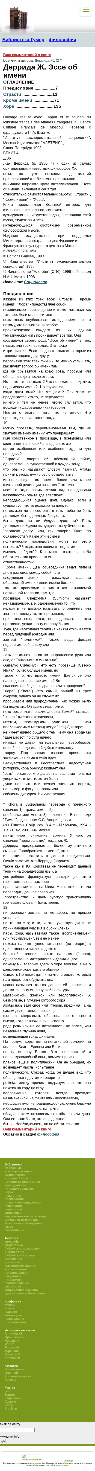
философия (62, 39)
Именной (11, 1373)
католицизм (13, 1315)
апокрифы (12, 1241)
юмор (9, 1226)
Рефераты (12, 1398)
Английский (13, 1333)
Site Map (11, 1408)
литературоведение (19, 1188)
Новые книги (14, 1369)
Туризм (10, 1394)
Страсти (12, 94)
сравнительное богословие (25, 1293)
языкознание (14, 1230)
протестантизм (16, 1322)
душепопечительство (20, 1265)
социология (13, 1209)
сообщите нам (62, 1465)
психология (13, 1206)
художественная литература (25, 1216)
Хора (8, 106)
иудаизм (11, 1312)
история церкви (16, 1272)
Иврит (9, 1344)
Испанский (13, 1354)
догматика (12, 1262)
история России (17, 1178)
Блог (8, 1391)
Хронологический (18, 1376)
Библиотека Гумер (23, 39)
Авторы (10, 1379)
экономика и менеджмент (24, 1223)
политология (14, 1199)
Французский (14, 1337)
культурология (16, 1185)
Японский (12, 1347)
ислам (9, 1308)
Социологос (35, 282)
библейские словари (20, 1255)
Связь (9, 1405)
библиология (14, 1252)
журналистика (15, 1175)
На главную (13, 1168)
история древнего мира (22, 1181)
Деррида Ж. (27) (48, 60)
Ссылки (10, 1401)
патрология (13, 1279)
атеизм (10, 1305)
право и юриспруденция (23, 1202)
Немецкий (12, 1340)
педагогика (13, 1195)
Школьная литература (21, 1219)
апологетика (14, 1245)
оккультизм (13, 1276)
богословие (13, 1259)
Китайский (12, 1358)
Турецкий (12, 1351)
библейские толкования (23, 1248)
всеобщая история (19, 1171)
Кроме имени (17, 100)
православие (14, 1318)
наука (9, 1192)
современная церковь (21, 1290)
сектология (13, 1286)
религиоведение (17, 1283)
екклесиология (16, 1269)
